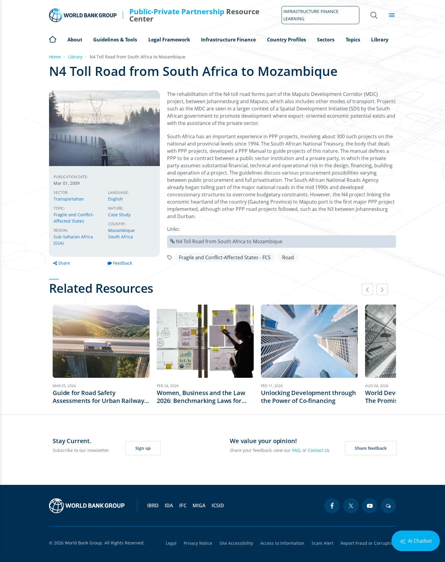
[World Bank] (87, 505)
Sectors (326, 39)
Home (52, 39)
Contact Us (319, 450)
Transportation (69, 199)
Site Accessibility (236, 543)
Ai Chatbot (419, 540)
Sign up (143, 448)
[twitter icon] (350, 505)
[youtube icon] (369, 505)
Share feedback (371, 448)
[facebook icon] (332, 505)
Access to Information (282, 543)
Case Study (119, 214)
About (75, 39)
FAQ (296, 450)
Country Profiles (286, 39)
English (115, 199)
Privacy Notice (198, 543)
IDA (169, 505)
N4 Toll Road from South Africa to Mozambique (229, 241)
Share (64, 263)
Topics (353, 39)
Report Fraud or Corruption (368, 543)
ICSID (218, 505)
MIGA (199, 505)
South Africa (120, 237)
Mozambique (121, 230)
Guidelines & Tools (115, 39)
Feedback (122, 263)
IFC (182, 505)
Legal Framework (169, 39)
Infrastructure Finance (228, 39)
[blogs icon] (388, 505)
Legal (171, 543)
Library (379, 39)
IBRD (153, 505)
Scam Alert (322, 543)
